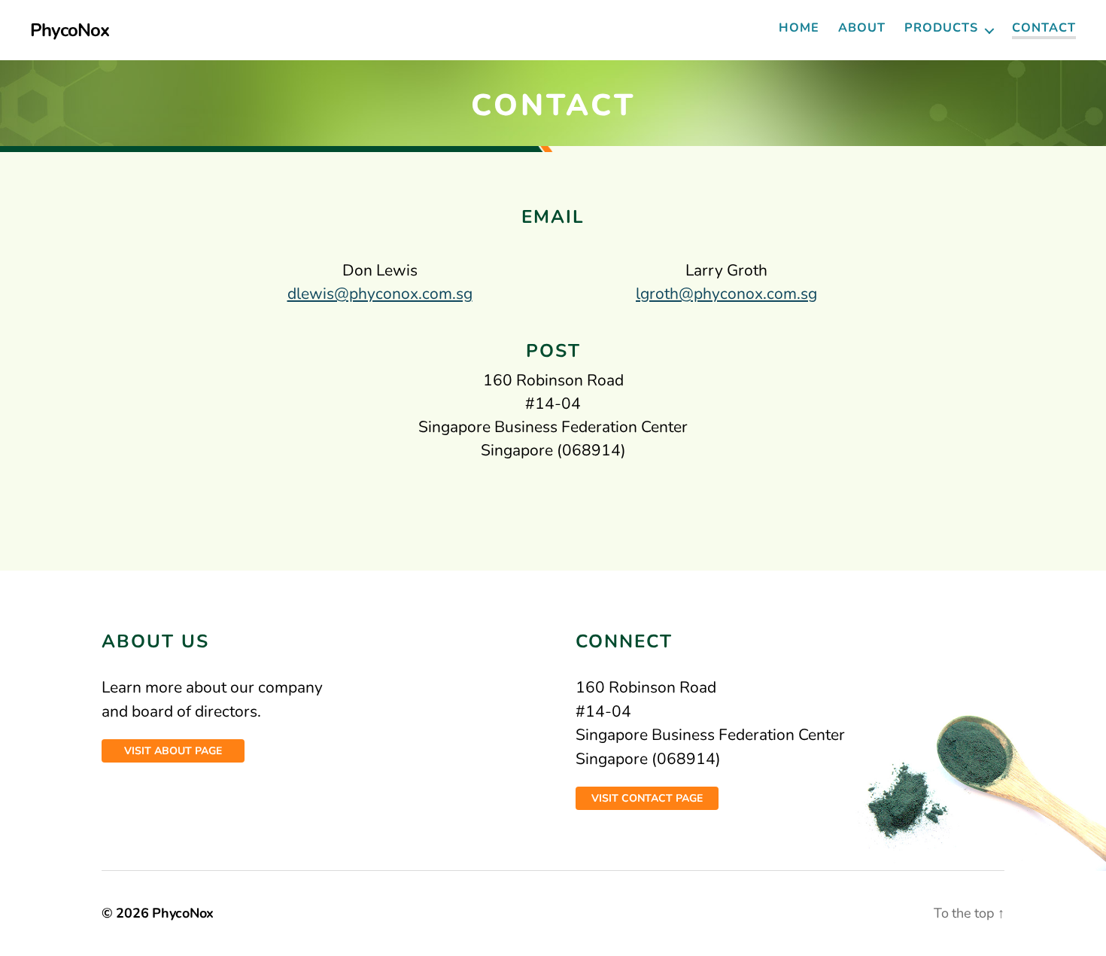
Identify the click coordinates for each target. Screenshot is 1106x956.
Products (941, 28)
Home (799, 28)
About (862, 28)
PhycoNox (69, 30)
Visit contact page (647, 798)
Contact (1044, 28)
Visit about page (173, 751)
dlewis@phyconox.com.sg (379, 293)
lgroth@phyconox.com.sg (726, 293)
